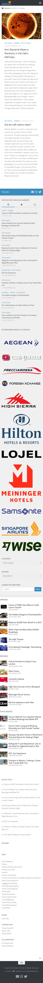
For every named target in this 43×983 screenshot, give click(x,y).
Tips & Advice (26, 43)
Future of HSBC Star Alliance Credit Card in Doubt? (19, 213)
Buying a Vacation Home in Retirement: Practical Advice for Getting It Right (26, 736)
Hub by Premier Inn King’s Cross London (22, 662)
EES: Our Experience (9, 273)
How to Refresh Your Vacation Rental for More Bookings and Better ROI (25, 718)
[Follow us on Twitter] (40, 192)
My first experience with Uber (21, 702)
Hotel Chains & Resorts (10, 881)
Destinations (6, 270)
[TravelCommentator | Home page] (7, 3)
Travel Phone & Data (9, 902)
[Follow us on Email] (32, 192)
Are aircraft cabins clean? (17, 124)
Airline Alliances (7, 861)
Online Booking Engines (10, 886)
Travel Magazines (8, 900)
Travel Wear (6, 908)
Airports (4, 872)
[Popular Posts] (21, 204)
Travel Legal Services (9, 897)
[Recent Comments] (34, 204)
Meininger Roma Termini (19, 694)
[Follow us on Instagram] (36, 192)
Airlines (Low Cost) (8, 870)
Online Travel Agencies (10, 889)
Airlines (4, 864)
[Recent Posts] (8, 204)
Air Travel (8, 43)
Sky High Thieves (16, 639)
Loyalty (4, 210)
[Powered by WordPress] (13, 971)
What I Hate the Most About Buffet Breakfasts (24, 630)
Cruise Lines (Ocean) (9, 875)
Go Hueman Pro (33, 971)
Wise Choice (14, 671)
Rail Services (6, 892)
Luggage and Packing (9, 883)
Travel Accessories (8, 894)
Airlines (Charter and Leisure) (12, 867)
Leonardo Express (16, 679)
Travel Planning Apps (9, 905)
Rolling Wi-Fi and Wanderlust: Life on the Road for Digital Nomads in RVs (25, 744)
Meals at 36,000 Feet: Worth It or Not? (25, 622)
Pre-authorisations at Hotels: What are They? (18, 305)
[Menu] (40, 3)
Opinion (17, 43)
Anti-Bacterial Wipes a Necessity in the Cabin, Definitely (16, 53)
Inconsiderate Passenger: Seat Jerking (25, 647)
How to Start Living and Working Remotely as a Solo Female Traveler (24, 727)
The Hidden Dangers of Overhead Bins (15, 295)
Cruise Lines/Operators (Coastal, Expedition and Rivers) (21, 878)
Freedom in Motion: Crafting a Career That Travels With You (25, 761)
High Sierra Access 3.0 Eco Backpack (24, 686)
